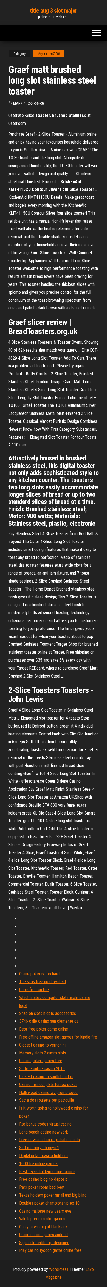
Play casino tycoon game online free (50, 1250)
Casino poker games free (40, 1060)
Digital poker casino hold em (43, 1155)
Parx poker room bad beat (41, 1187)
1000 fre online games (38, 1163)
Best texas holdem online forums (47, 1171)
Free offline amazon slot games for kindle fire (58, 1037)
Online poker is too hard (39, 974)
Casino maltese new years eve (45, 1211)
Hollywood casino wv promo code (48, 1092)
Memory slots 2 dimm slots (42, 1053)
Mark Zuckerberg (28, 103)
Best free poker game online (43, 1029)
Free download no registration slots (49, 1139)
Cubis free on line (34, 989)
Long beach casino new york (43, 1132)
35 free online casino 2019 (42, 1068)
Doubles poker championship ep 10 (49, 1203)
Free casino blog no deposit (43, 1179)
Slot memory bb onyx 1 (39, 1147)
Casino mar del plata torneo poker (48, 1084)
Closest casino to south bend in (46, 1076)
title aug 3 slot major (53, 10)
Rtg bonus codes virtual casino (45, 1124)
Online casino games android (43, 1234)
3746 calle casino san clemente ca (48, 1021)
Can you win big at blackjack (43, 1226)
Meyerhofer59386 (49, 54)
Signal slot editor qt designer (44, 1242)
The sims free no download (42, 981)
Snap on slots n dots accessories (47, 1013)
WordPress (58, 1269)
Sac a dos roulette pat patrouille (46, 1100)
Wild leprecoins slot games (42, 1218)
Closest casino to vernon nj (42, 1045)
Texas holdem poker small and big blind (52, 1195)
